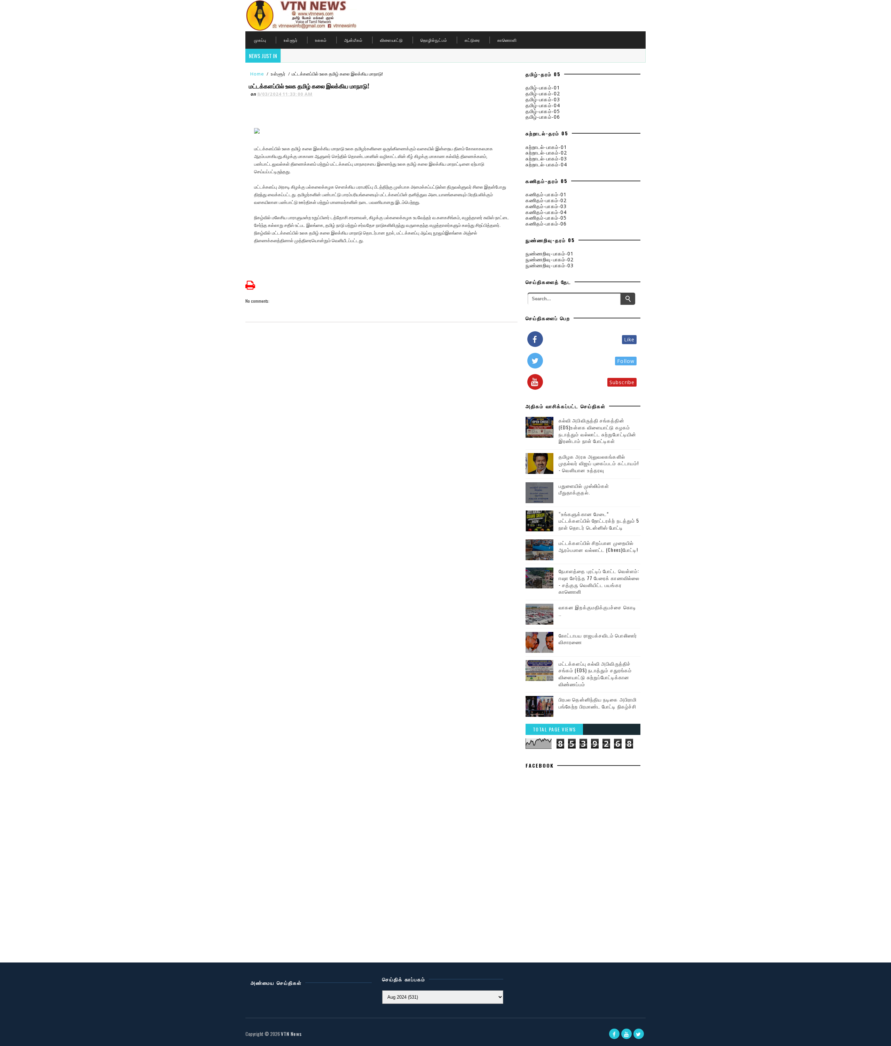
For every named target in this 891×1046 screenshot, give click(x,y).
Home (257, 74)
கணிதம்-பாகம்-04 (546, 212)
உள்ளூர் (291, 40)
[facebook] (614, 1034)
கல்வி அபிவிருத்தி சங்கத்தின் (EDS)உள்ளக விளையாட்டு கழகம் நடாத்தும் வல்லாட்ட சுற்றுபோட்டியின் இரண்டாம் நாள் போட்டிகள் (597, 430)
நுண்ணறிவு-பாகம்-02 (550, 259)
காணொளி (507, 40)
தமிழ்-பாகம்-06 (543, 116)
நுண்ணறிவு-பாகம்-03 (550, 265)
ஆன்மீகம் (353, 40)
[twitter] (638, 1034)
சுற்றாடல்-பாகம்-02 (546, 152)
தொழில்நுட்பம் (433, 40)
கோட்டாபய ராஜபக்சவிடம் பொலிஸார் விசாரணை (598, 639)
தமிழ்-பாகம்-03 (543, 99)
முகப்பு (260, 40)
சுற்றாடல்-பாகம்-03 (546, 158)
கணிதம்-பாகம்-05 (546, 217)
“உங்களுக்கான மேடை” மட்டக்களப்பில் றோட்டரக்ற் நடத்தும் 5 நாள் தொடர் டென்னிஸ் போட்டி (599, 520)
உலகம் (321, 40)
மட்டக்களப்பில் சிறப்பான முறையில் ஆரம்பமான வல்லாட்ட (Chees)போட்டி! (598, 546)
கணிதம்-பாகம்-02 (546, 200)
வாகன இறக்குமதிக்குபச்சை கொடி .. (597, 610)
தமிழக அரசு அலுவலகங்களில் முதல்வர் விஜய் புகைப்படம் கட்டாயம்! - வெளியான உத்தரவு (599, 463)
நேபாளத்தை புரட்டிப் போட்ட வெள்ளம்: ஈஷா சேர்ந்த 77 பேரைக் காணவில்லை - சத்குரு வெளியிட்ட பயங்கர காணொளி (599, 581)
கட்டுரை (472, 40)
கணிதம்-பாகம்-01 (546, 194)
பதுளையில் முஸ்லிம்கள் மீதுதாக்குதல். (584, 489)
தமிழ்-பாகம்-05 (543, 111)
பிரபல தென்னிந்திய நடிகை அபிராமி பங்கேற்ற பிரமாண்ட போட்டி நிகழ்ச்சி (598, 703)
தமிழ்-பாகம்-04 (543, 105)
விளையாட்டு (391, 40)
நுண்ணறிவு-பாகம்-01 (550, 253)
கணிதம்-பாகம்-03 (546, 206)
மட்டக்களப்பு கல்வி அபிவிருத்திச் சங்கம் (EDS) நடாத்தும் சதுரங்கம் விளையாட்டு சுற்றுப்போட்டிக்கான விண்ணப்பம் (595, 674)
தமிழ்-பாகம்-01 (543, 87)
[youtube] (626, 1034)
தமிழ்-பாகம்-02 (543, 93)
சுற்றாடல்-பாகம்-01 (546, 147)
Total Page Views (554, 729)
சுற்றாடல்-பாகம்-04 (546, 164)
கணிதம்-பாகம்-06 (546, 223)
